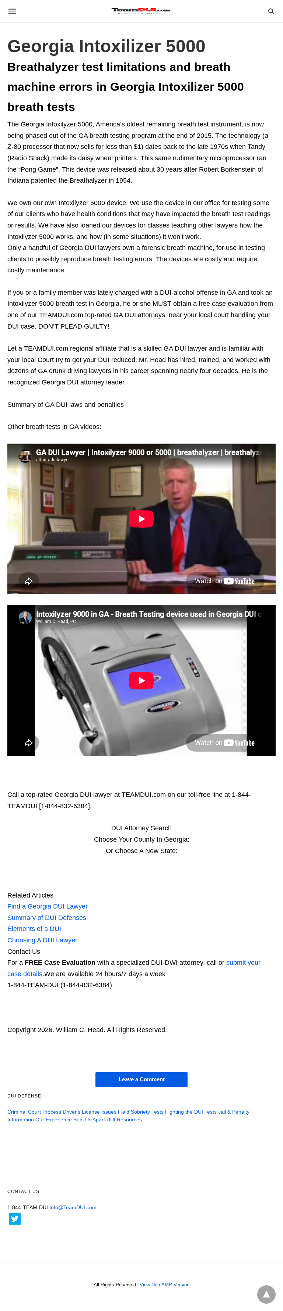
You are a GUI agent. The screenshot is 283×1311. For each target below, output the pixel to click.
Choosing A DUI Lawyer (42, 940)
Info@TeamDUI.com (73, 1207)
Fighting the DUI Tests (191, 1112)
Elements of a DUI (34, 928)
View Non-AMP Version (164, 1284)
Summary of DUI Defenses (46, 917)
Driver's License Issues (89, 1112)
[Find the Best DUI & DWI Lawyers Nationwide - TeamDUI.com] (141, 11)
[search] (271, 11)
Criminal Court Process (34, 1112)
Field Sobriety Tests (141, 1112)
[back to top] (266, 1294)
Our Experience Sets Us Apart (70, 1119)
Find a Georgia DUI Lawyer (47, 906)
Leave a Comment (142, 1079)
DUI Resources (124, 1119)
